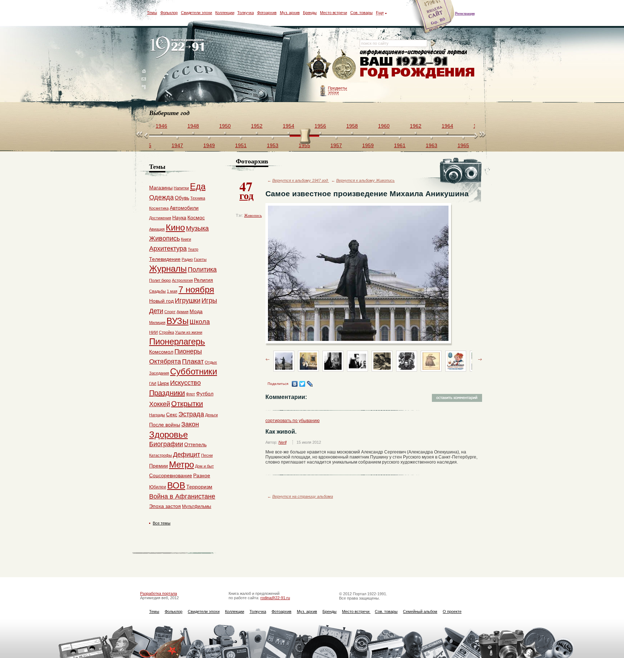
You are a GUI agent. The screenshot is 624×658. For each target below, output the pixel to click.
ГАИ (152, 383)
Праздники (167, 393)
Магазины (161, 187)
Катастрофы (160, 455)
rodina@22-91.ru (275, 598)
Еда (197, 186)
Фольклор (169, 12)
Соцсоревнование (170, 475)
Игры (209, 300)
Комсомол (161, 352)
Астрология (182, 280)
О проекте (452, 611)
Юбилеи (157, 487)
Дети (156, 311)
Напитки (181, 188)
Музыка (197, 228)
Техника (197, 198)
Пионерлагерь (177, 341)
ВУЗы (177, 321)
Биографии (166, 444)
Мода (196, 311)
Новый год (161, 301)
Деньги (211, 415)
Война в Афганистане (182, 496)
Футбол (204, 393)
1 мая (172, 291)
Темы (152, 12)
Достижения (160, 218)
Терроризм (199, 487)
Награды (157, 415)
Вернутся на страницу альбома (302, 496)
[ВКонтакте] (295, 384)
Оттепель (195, 444)
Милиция (157, 322)
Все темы (161, 523)
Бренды (310, 12)
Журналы (168, 268)
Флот (190, 394)
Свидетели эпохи (196, 12)
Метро (181, 464)
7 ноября (196, 289)
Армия (182, 312)
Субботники (193, 371)
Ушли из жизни (188, 332)
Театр (193, 249)
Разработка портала (158, 593)
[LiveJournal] (310, 384)
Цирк (163, 383)
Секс (171, 414)
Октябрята (165, 361)
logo (178, 48)
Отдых (211, 362)
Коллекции (224, 12)
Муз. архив (290, 12)
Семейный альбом (420, 611)
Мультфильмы (196, 506)
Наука (179, 217)
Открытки (187, 404)
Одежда (161, 197)
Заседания (159, 373)
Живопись (253, 215)
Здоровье (168, 434)
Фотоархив (267, 12)
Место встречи (333, 12)
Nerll (282, 442)
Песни (207, 455)
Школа (200, 321)
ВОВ (176, 485)
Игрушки (187, 300)
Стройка (166, 332)
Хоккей (159, 404)
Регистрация (464, 13)
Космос (196, 217)
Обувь (182, 198)
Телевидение (165, 259)
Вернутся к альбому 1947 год (300, 180)
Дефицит (186, 454)
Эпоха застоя (165, 506)
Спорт (170, 312)
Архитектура (168, 248)
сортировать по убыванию (292, 420)
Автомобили (184, 208)
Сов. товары (361, 12)
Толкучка (245, 12)
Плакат (193, 361)
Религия (203, 280)
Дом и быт (204, 466)
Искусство (185, 382)
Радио (187, 259)
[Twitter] (302, 384)
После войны (164, 424)
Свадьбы (157, 291)
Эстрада (191, 414)
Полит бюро (160, 280)
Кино (175, 227)
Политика (202, 269)
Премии (158, 466)
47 (246, 190)
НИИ (153, 332)
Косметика (159, 208)
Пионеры (188, 351)
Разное (201, 475)
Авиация (157, 229)
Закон (190, 424)
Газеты (200, 259)
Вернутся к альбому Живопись (365, 180)
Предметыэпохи (337, 90)
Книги (186, 239)
